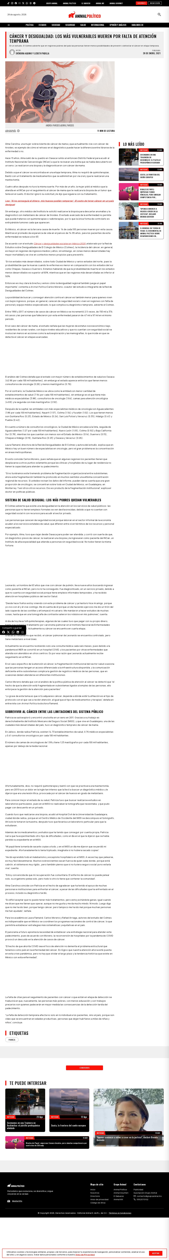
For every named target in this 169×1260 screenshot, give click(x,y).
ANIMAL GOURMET (116, 3)
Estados (42, 25)
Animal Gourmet (121, 1193)
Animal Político (120, 1189)
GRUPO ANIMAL (51, 3)
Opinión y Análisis (118, 25)
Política (29, 25)
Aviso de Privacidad (85, 1254)
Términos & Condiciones (120, 1213)
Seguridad (70, 25)
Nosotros (94, 1193)
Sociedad (56, 25)
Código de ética (97, 1202)
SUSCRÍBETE (141, 3)
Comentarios (84, 1067)
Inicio (92, 1189)
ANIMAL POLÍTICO (69, 3)
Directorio (95, 1196)
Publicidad (138, 1189)
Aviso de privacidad (99, 1199)
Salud (83, 25)
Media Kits (17, 1201)
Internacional (97, 25)
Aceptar (155, 1253)
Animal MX (118, 1199)
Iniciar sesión (155, 3)
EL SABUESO (86, 3)
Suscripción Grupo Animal (145, 1193)
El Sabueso (119, 1196)
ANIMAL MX (100, 3)
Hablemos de (137, 25)
